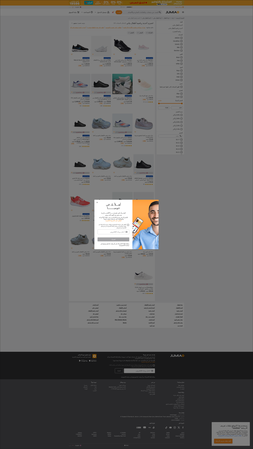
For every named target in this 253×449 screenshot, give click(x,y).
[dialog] (126, 224)
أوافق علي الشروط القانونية (113, 220)
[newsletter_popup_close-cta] (97, 202)
